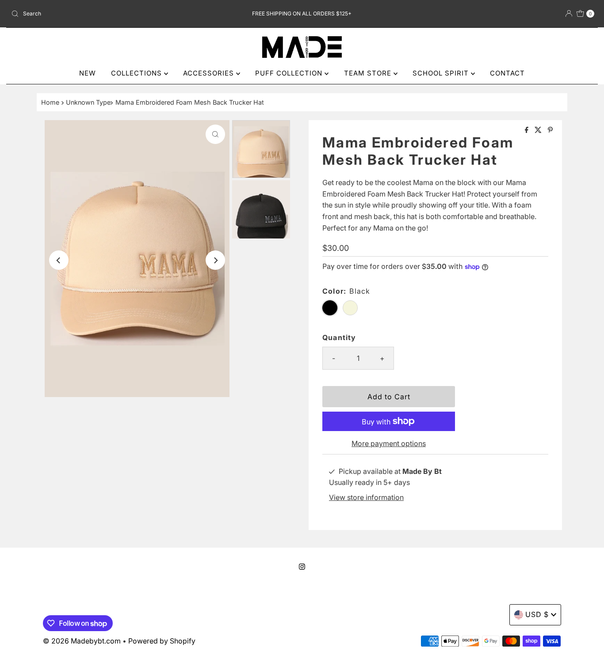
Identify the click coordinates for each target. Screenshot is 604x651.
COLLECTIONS (137, 73)
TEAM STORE (369, 73)
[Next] (215, 260)
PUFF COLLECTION (290, 73)
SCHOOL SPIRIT (442, 73)
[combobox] (103, 14)
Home (50, 102)
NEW (87, 73)
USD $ (537, 614)
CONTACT (507, 73)
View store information (366, 497)
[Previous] (59, 260)
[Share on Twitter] (539, 130)
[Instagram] (302, 566)
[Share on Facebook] (527, 130)
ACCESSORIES (209, 73)
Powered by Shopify (161, 640)
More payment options (389, 443)
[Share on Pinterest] (550, 130)
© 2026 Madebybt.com (82, 640)
